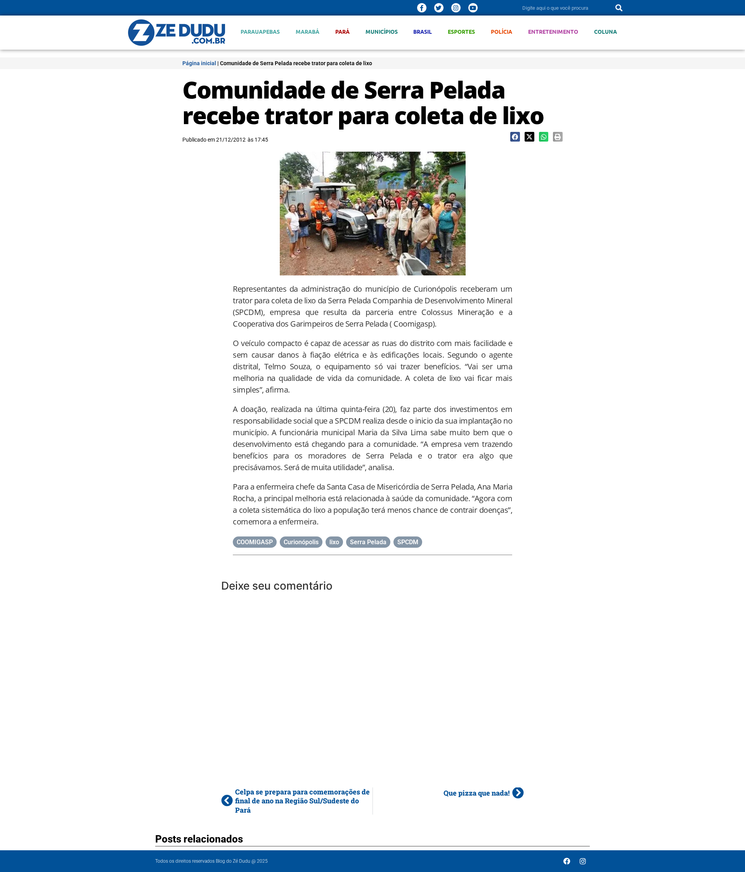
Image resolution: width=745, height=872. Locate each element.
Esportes (461, 31)
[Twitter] (439, 7)
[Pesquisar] (619, 8)
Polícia (501, 31)
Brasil (422, 31)
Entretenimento (553, 31)
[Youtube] (473, 7)
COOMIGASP (255, 542)
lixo (334, 542)
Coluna (605, 31)
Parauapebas (260, 31)
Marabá (307, 31)
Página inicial (199, 63)
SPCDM (407, 542)
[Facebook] (567, 861)
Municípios (382, 31)
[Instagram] (456, 7)
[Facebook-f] (421, 7)
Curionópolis (301, 542)
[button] (515, 137)
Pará (342, 31)
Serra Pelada (368, 542)
